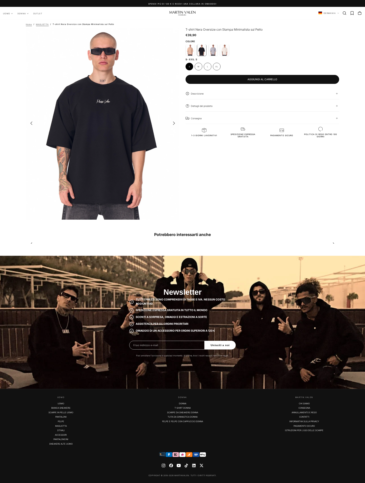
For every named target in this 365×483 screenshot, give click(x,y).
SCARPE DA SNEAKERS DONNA (182, 412)
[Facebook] (171, 465)
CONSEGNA (304, 408)
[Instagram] (163, 465)
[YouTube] (178, 465)
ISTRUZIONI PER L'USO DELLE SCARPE (304, 430)
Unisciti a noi (220, 345)
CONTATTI (304, 416)
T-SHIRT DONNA (183, 408)
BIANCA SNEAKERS (60, 408)
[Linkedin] (194, 465)
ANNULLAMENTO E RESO (304, 412)
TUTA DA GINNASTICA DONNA (183, 416)
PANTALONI (61, 416)
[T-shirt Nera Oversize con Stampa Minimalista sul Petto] (201, 50)
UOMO (6, 13)
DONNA (21, 13)
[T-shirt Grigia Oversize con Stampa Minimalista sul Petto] (213, 50)
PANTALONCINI (60, 439)
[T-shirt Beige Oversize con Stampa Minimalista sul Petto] (190, 50)
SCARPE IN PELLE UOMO (60, 412)
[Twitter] (201, 465)
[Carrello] (359, 13)
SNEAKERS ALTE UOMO (61, 443)
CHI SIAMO (304, 403)
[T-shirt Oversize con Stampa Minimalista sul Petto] (224, 50)
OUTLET (37, 13)
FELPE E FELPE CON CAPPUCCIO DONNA (182, 421)
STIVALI (61, 430)
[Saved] (352, 13)
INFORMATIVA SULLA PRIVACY (304, 421)
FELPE (61, 421)
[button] (344, 13)
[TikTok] (186, 465)
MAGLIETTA (61, 426)
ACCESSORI (61, 435)
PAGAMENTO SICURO (304, 426)
